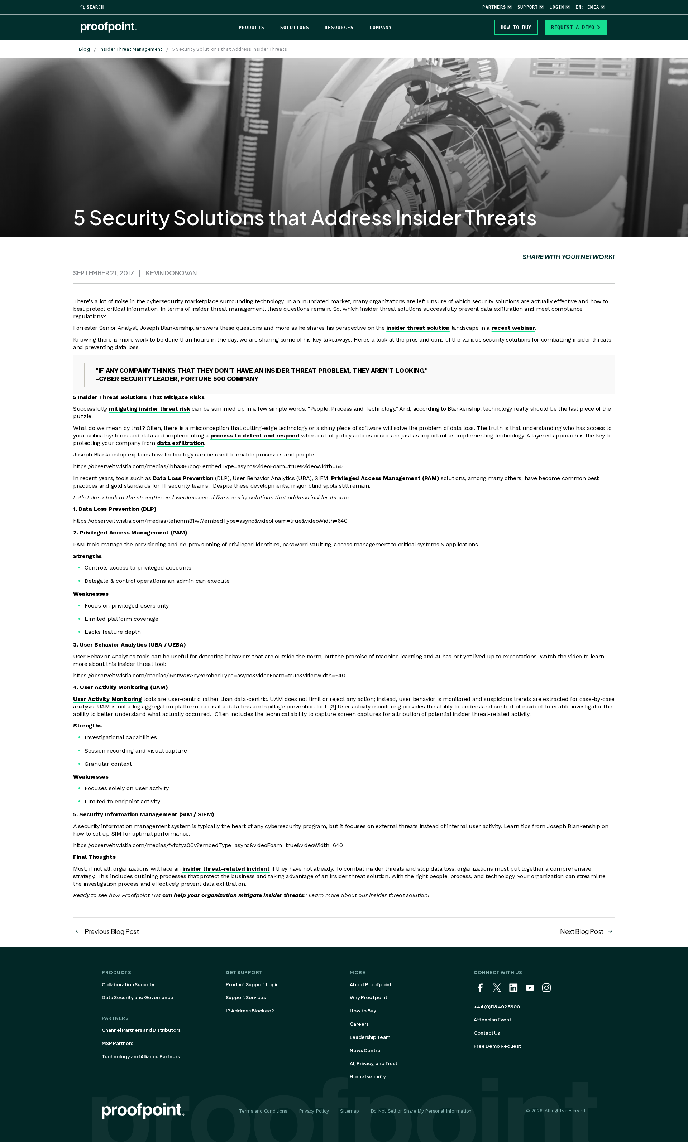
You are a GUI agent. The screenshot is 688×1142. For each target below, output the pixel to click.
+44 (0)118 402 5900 (497, 1007)
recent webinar (513, 327)
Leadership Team (370, 1037)
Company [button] (380, 27)
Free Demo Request (497, 1046)
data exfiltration (180, 443)
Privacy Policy (314, 1111)
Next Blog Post (581, 931)
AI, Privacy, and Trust (373, 1063)
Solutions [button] (294, 27)
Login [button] (556, 7)
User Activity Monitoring (107, 699)
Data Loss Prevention (183, 478)
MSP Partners (117, 1043)
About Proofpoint (371, 984)
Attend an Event (492, 1019)
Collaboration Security (128, 984)
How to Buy (363, 1010)
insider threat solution (418, 327)
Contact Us (487, 1033)
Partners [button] (494, 7)
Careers (359, 1024)
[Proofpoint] (112, 27)
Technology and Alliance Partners (141, 1056)
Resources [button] (339, 27)
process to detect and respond (255, 435)
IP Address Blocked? (250, 1010)
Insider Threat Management (131, 49)
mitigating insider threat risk (149, 408)
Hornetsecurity (368, 1076)
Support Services (246, 997)
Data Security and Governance (137, 997)
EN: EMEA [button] (587, 7)
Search (95, 7)
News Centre (365, 1050)
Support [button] (527, 7)
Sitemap (349, 1111)
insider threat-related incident (226, 868)
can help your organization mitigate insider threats (233, 895)
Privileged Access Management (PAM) (385, 478)
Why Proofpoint (368, 997)
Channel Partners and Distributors (141, 1030)
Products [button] (251, 27)
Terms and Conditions (263, 1111)
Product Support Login (252, 984)
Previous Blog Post (112, 931)
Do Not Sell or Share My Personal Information (421, 1111)
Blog (84, 49)
